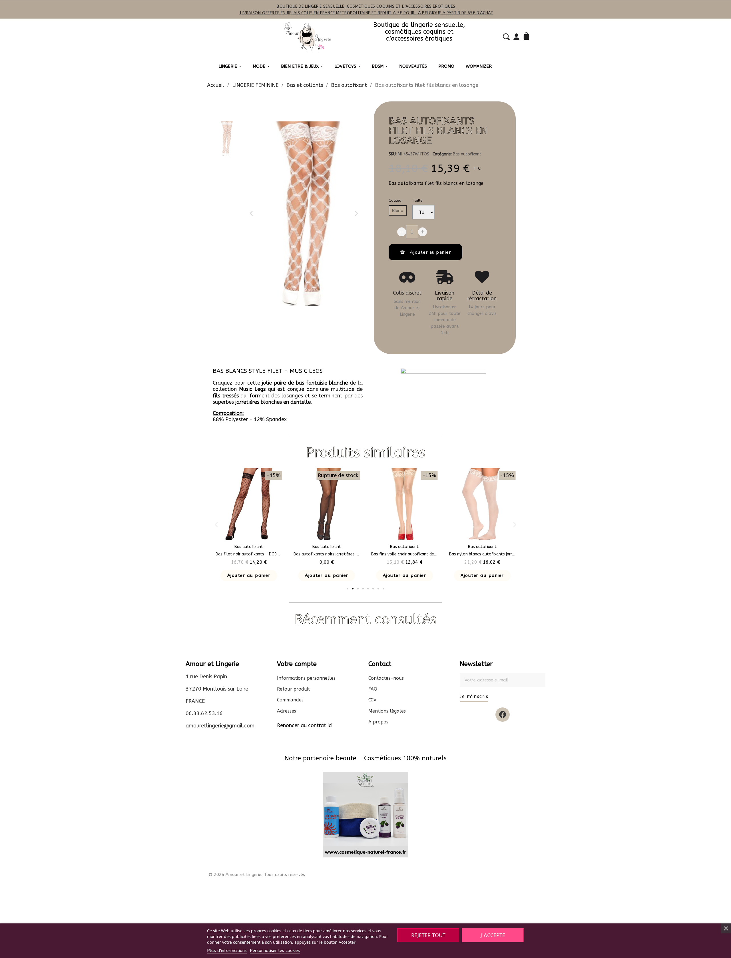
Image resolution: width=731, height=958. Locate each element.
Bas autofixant (467, 154)
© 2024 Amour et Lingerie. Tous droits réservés (256, 874)
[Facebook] (502, 714)
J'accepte (493, 935)
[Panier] (527, 37)
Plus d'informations (227, 950)
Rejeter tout (428, 935)
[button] (251, 213)
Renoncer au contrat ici (304, 725)
